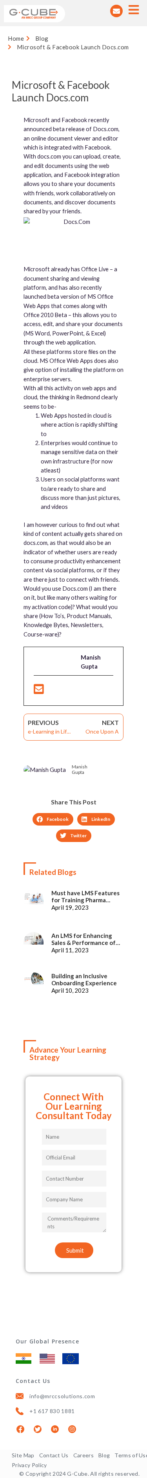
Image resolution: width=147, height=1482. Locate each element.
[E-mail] (39, 691)
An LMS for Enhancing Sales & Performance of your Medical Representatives (83, 939)
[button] (53, 819)
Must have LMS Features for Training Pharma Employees (85, 896)
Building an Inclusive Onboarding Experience (84, 979)
